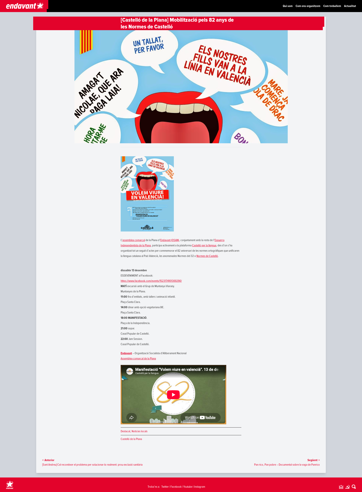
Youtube (187, 487)
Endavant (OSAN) (169, 240)
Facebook (176, 487)
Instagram (199, 487)
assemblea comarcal (133, 240)
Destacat (125, 431)
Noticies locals (139, 431)
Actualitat (350, 6)
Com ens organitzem (308, 6)
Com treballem (332, 6)
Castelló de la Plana (131, 439)
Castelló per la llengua (204, 245)
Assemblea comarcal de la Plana (138, 358)
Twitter (165, 487)
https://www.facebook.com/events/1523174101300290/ (151, 281)
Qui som (288, 6)
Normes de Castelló (207, 256)
